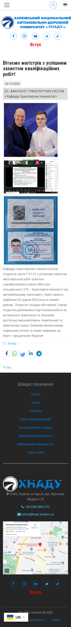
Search (53, 1)
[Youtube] (35, 36)
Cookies (55, 620)
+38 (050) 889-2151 (37, 507)
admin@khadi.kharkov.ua (37, 514)
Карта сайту (35, 452)
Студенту (35, 411)
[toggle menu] (7, 5)
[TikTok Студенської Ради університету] (57, 36)
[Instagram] (24, 36)
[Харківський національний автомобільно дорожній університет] (35, 21)
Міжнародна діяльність (35, 436)
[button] (6, 353)
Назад (12, 343)
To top (7, 367)
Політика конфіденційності (28, 620)
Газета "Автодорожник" (35, 419)
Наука (35, 402)
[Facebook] (13, 36)
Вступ (35, 44)
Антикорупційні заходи (35, 427)
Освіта (35, 394)
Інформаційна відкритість (35, 444)
